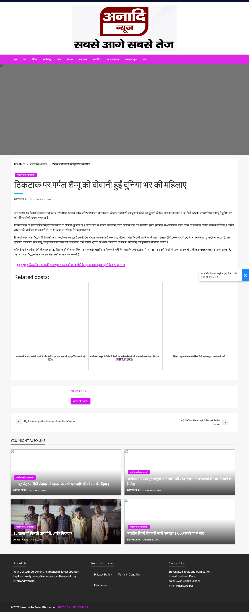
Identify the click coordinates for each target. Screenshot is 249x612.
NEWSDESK (21, 199)
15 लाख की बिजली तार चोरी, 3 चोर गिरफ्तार (42, 533)
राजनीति (96, 59)
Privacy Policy (103, 574)
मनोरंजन (83, 59)
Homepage (19, 164)
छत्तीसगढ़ (47, 59)
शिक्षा (145, 59)
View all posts (81, 401)
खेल (59, 59)
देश (24, 59)
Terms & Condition (129, 574)
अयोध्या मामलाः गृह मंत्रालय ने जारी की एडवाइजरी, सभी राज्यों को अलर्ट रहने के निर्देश (179, 481)
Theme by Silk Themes (72, 607)
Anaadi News (21, 539)
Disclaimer (101, 585)
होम (15, 59)
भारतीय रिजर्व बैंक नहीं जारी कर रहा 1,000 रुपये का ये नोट (165, 533)
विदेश (34, 59)
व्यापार (70, 59)
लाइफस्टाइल (131, 59)
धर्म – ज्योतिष (113, 59)
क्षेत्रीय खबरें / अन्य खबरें (38, 164)
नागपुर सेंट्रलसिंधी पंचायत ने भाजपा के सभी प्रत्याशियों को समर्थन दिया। (61, 484)
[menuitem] (15, 59)
